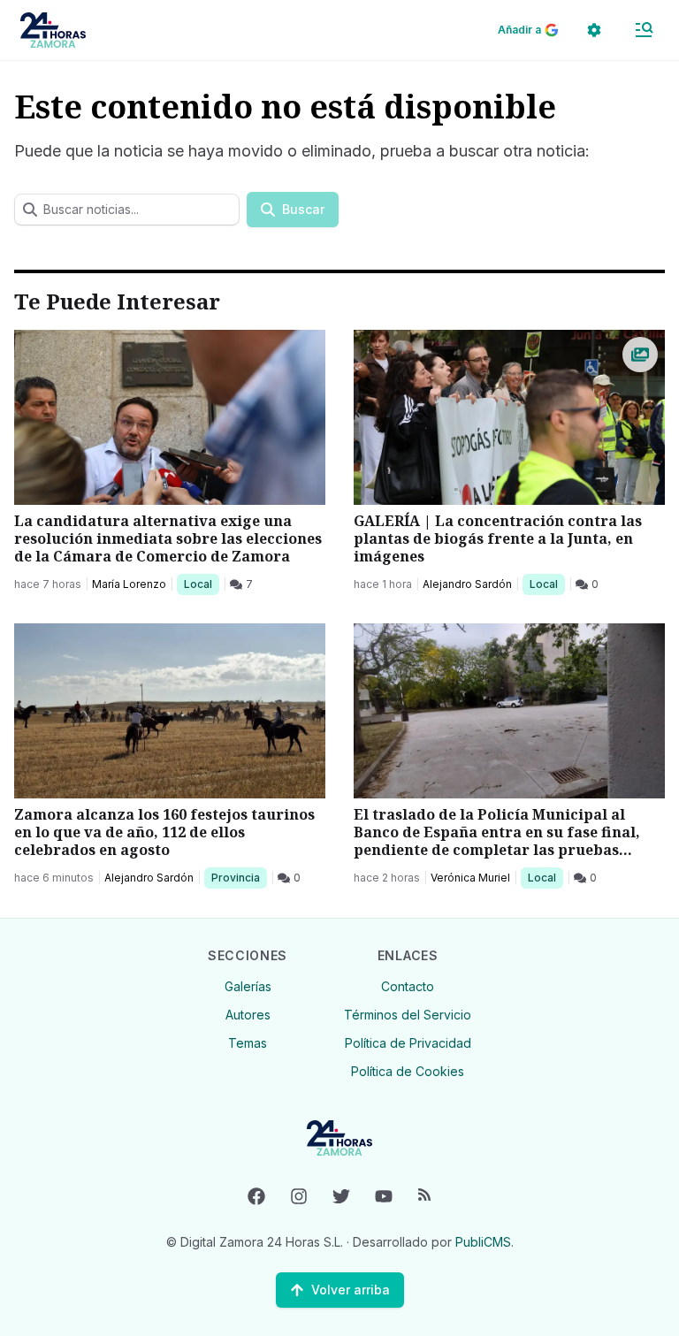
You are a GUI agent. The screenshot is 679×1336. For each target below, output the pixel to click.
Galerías (248, 986)
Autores (248, 1014)
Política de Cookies (407, 1071)
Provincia (237, 877)
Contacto (407, 986)
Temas (247, 1042)
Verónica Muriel (470, 877)
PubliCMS (483, 1241)
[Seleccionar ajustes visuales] (594, 30)
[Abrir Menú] (643, 30)
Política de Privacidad (408, 1042)
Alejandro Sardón (467, 584)
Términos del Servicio (407, 1014)
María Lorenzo (129, 584)
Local (201, 583)
